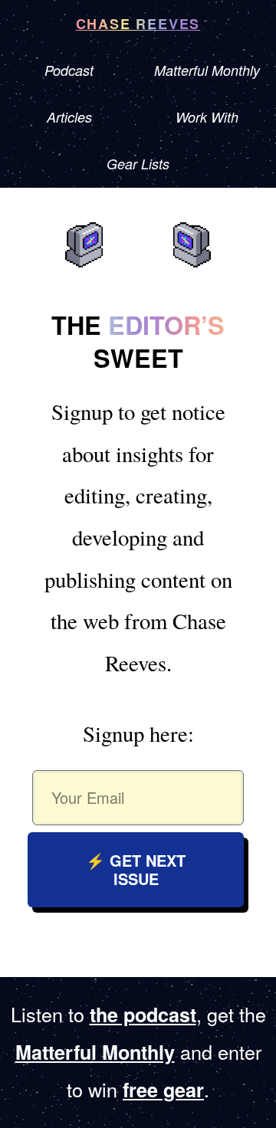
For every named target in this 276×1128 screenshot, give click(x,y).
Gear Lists (138, 163)
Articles (69, 116)
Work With (207, 116)
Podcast (69, 70)
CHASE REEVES (138, 24)
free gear (163, 1089)
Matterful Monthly (207, 70)
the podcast (143, 1014)
